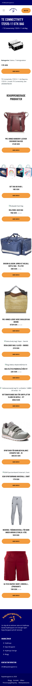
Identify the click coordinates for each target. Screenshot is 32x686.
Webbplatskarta (23, 683)
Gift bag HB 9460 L (16, 186)
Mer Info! (16, 71)
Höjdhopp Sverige (11, 651)
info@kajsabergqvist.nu (8, 2)
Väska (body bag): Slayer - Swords (16, 345)
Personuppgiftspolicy (10, 683)
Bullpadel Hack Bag (16, 210)
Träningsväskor (20, 60)
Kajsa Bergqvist (10, 647)
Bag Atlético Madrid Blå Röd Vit (16, 369)
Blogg (7, 654)
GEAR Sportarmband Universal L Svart (16, 476)
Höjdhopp (8, 643)
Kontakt (16, 680)
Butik (26, 10)
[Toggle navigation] (3, 10)
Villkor (22, 680)
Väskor (12, 60)
